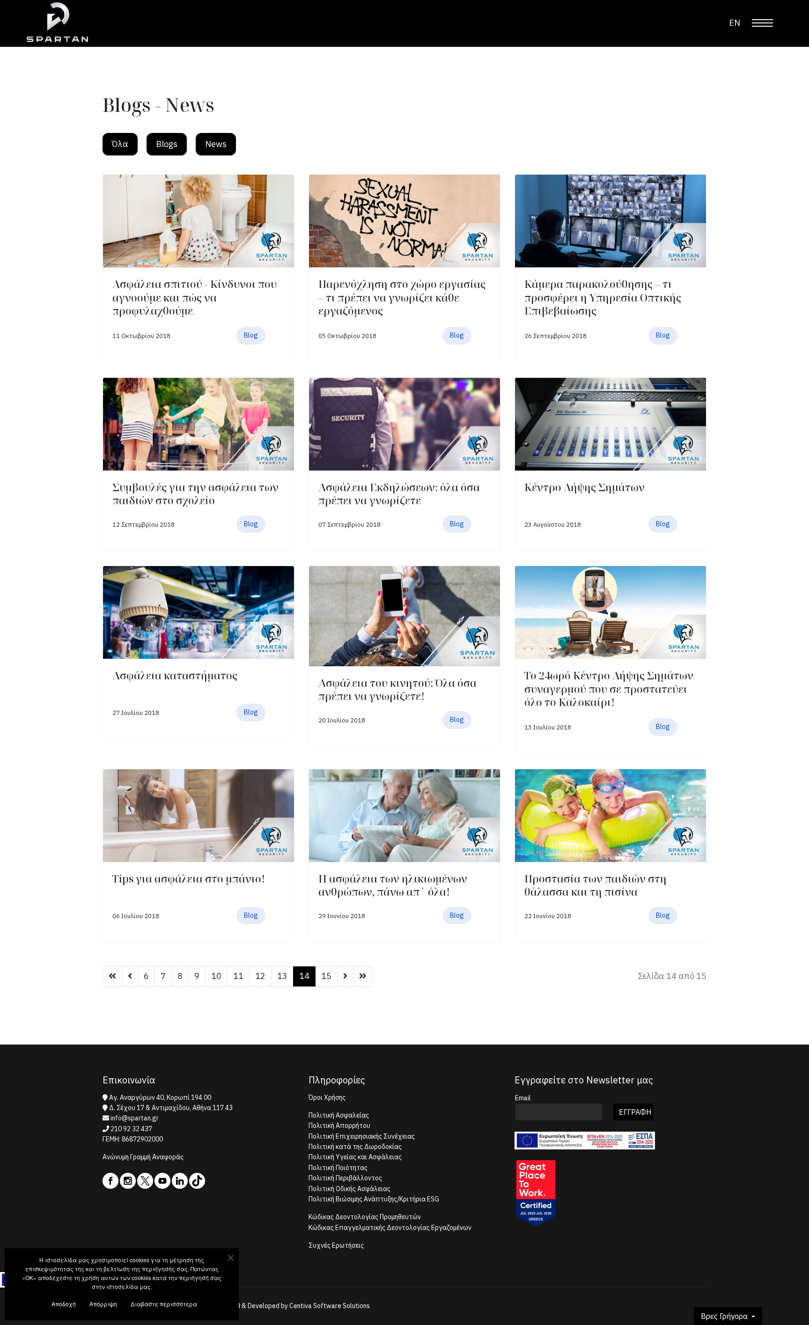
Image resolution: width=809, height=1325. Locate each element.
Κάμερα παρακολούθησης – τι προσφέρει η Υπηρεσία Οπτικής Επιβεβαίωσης (602, 297)
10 (216, 976)
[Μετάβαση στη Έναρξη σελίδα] (112, 976)
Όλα (120, 144)
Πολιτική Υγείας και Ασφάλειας (355, 1157)
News (216, 144)
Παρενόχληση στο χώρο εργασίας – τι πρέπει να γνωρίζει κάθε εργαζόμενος (401, 297)
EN (734, 22)
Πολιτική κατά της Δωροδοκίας (355, 1146)
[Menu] (762, 23)
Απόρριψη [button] (103, 1304)
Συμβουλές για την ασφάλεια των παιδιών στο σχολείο (195, 494)
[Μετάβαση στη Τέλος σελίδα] (363, 976)
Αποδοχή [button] (63, 1304)
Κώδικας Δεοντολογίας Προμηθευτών (365, 1217)
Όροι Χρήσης (327, 1097)
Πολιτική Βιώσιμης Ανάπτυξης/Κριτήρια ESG (374, 1199)
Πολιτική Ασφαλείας (339, 1115)
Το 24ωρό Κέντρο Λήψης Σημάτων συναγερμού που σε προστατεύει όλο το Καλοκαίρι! (608, 688)
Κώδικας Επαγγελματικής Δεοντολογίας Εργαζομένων (390, 1227)
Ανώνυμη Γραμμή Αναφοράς (143, 1157)
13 (282, 976)
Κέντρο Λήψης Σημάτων (584, 487)
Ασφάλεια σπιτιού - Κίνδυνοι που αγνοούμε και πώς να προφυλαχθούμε (194, 297)
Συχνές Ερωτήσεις (336, 1245)
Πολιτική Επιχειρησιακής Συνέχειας (362, 1136)
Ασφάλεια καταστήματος (174, 675)
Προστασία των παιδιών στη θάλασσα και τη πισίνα (595, 885)
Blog (251, 335)
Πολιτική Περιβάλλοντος (345, 1178)
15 (326, 976)
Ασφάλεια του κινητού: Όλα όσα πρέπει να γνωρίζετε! (397, 689)
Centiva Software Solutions (329, 1306)
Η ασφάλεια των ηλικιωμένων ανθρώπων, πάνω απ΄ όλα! (392, 885)
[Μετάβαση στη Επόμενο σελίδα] (345, 976)
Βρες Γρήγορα (725, 1316)
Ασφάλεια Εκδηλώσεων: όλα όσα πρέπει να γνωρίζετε (399, 494)
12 (260, 976)
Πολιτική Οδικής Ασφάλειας (349, 1189)
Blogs (166, 144)
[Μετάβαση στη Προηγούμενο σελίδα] (130, 976)
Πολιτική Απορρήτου (339, 1125)
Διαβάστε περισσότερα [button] (164, 1304)
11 (238, 976)
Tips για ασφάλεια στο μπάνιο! (188, 878)
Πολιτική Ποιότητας (338, 1167)
